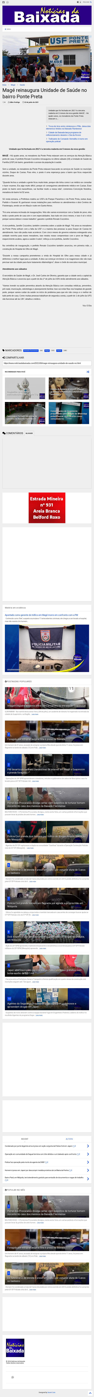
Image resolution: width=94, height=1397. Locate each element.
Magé (13, 85)
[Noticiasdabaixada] (11, 2)
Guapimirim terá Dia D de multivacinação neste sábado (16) (22, 393)
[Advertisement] (23, 124)
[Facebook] (3, 2)
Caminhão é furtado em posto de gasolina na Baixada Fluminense (22, 417)
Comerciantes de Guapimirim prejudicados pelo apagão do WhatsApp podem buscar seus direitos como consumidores (69, 415)
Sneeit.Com (51, 1392)
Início (4, 85)
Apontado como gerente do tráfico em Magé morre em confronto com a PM (41, 615)
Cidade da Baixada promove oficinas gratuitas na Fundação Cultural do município (67, 392)
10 (9, 998)
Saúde (22, 85)
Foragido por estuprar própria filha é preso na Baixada (36, 739)
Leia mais (35, 714)
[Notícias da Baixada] (47, 24)
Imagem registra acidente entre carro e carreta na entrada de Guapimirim (46, 705)
